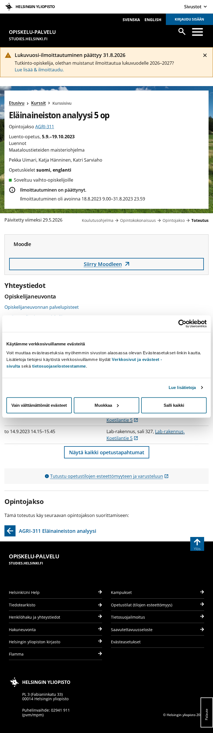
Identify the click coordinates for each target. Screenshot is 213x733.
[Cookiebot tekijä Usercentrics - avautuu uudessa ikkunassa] (182, 324)
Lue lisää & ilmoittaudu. (39, 70)
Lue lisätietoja (182, 387)
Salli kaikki (174, 405)
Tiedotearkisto (22, 605)
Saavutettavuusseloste (132, 629)
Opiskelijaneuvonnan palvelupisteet (41, 307)
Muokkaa (103, 405)
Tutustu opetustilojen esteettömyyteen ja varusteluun (109, 476)
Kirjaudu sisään (189, 19)
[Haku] (182, 31)
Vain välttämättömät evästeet (39, 405)
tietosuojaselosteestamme (59, 365)
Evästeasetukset (126, 641)
